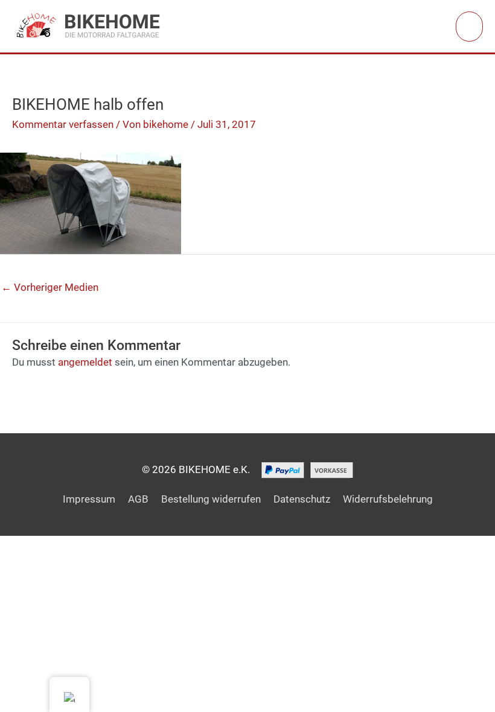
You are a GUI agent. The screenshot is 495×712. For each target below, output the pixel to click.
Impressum (89, 499)
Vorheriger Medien (49, 287)
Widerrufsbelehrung (388, 499)
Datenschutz (301, 499)
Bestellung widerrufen (211, 499)
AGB (138, 499)
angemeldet (85, 362)
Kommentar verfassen (62, 124)
